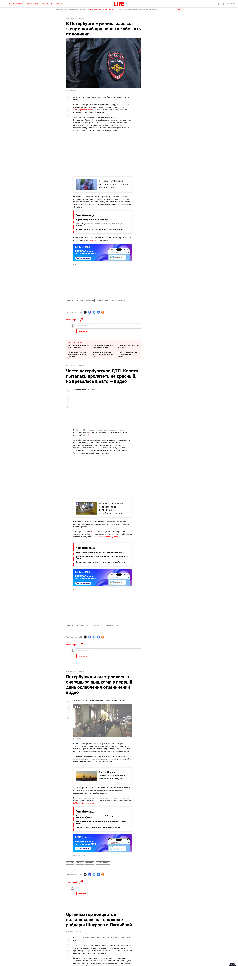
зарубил (92, 240)
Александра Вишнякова (81, 589)
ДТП (92, 531)
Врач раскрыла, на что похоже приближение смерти (103, 346)
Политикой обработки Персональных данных (102, 9)
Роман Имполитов (80, 895)
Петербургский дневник (83, 110)
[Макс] (89, 312)
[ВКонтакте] (98, 312)
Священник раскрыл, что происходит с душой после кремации (77, 354)
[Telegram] (94, 312)
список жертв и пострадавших (106, 537)
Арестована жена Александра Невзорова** (128, 346)
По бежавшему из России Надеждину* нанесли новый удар (103, 354)
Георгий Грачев (79, 264)
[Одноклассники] (103, 312)
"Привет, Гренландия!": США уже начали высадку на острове (127, 354)
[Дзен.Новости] (85, 312)
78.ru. (90, 435)
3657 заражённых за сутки (83, 843)
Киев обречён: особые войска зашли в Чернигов (78, 346)
